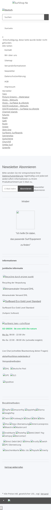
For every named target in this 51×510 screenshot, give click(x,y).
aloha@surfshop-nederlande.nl (16, 356)
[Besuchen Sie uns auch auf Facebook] (4, 471)
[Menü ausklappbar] (5, 3)
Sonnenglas (7, 135)
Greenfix (6, 147)
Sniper (5, 126)
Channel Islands (10, 111)
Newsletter (10, 71)
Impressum (10, 86)
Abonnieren (25, 188)
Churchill (6, 141)
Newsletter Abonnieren (39, 188)
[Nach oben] (1, 508)
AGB (6, 81)
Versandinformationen (15, 65)
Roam (5, 117)
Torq (4, 94)
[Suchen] (46, 17)
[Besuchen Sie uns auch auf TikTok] (4, 485)
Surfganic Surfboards (12, 132)
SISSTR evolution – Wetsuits (15, 105)
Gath (4, 120)
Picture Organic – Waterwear (15, 96)
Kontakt (8, 50)
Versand (44, 493)
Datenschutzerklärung (15, 76)
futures (5, 114)
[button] (18, 10)
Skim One (6, 129)
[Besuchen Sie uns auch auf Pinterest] (4, 478)
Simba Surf (7, 144)
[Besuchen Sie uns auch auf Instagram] (4, 481)
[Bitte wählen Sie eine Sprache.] (8, 10)
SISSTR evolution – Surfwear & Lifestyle (20, 108)
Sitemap (8, 60)
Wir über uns (11, 55)
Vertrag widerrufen (14, 467)
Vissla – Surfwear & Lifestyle (15, 102)
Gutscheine (7, 138)
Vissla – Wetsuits (10, 99)
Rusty (5, 123)
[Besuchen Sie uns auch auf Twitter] (4, 475)
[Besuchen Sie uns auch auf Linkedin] (4, 488)
